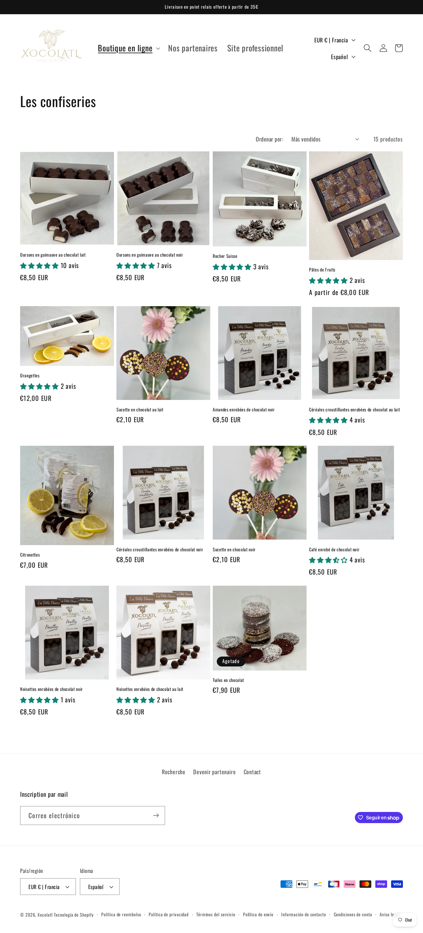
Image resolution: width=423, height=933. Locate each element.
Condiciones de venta (353, 914)
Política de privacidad (169, 914)
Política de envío (258, 914)
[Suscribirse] (156, 815)
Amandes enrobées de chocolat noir (244, 410)
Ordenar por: (269, 139)
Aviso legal (389, 914)
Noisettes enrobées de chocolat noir (51, 689)
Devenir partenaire (214, 771)
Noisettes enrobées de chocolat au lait (149, 689)
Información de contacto (303, 914)
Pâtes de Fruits (322, 270)
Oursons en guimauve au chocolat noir (149, 255)
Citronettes (30, 555)
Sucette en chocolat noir (234, 550)
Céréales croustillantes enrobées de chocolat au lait (354, 410)
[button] (128, 48)
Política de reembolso (121, 914)
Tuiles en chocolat (228, 680)
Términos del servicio (215, 914)
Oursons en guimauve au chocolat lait (53, 255)
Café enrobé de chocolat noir (334, 550)
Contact (252, 771)
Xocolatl (44, 914)
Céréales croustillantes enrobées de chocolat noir (159, 550)
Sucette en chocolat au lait (140, 410)
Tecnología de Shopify (74, 914)
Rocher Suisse (225, 256)
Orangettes (30, 376)
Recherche (173, 771)
